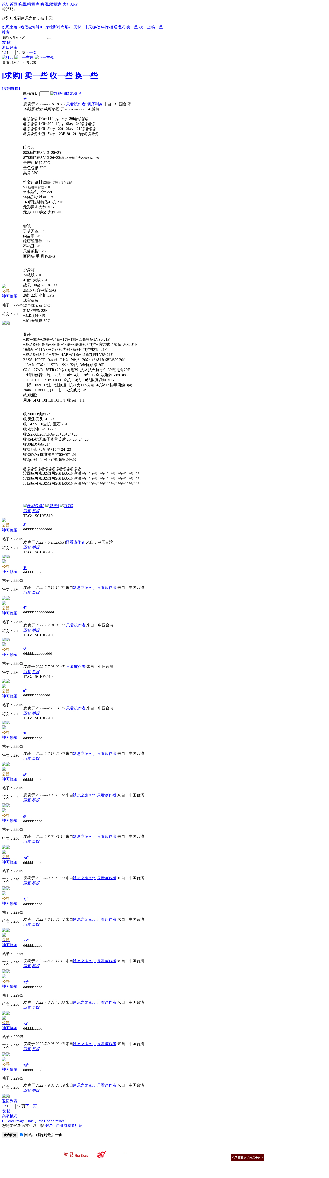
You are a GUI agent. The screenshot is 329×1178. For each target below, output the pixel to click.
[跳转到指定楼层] (65, 94)
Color (10, 1121)
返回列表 (9, 47)
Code (48, 1121)
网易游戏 (229, 1151)
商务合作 (244, 1151)
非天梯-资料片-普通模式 (104, 27)
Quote (38, 1121)
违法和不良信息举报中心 (80, 1166)
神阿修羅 (9, 296)
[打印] (7, 57)
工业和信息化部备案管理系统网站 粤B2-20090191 (131, 1166)
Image (20, 1121)
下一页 (31, 52)
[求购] (12, 75)
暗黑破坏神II (31, 27)
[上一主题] (24, 57)
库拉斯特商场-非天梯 (63, 27)
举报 (35, 511)
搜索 (6, 32)
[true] (49, 38)
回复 (27, 511)
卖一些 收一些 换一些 (144, 27)
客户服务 (157, 1151)
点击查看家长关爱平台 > (247, 1157)
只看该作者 (76, 104)
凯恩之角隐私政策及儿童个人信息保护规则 (194, 1151)
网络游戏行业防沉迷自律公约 (198, 1157)
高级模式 (9, 1116)
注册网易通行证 (69, 1126)
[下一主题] (44, 57)
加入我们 (258, 1151)
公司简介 (143, 1151)
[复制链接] (11, 89)
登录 (49, 1126)
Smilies (58, 1121)
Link (29, 1121)
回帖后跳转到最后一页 (43, 1135)
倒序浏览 (95, 104)
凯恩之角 (9, 27)
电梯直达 (31, 94)
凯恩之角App (84, 588)
